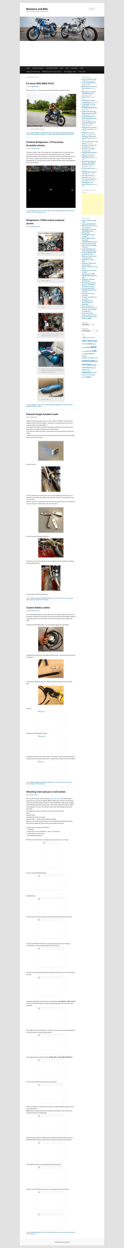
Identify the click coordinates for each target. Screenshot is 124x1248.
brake (83, 351)
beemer (88, 347)
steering (91, 375)
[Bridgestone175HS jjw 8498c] (58, 169)
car (83, 353)
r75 (47, 134)
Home (28, 68)
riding (62, 134)
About (61, 68)
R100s (87, 368)
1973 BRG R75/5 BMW (51, 68)
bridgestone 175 (59, 404)
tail (34, 1234)
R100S (81, 68)
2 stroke (47, 404)
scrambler (67, 134)
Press (67, 68)
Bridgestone (34, 404)
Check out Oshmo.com (88, 306)
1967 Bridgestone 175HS (70, 71)
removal (88, 370)
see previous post (54, 798)
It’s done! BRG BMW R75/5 (40, 83)
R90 (92, 365)
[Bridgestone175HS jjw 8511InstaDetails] (70, 169)
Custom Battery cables (38, 607)
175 (90, 337)
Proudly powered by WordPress (62, 1242)
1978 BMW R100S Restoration (89, 107)
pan (74, 1232)
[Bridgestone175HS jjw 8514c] (34, 169)
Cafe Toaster (74, 68)
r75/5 (41, 599)
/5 (84, 337)
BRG (65, 132)
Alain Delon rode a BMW (88, 148)
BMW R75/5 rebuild (46, 132)
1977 (83, 344)
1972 (59, 782)
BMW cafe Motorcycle (36, 132)
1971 (56, 598)
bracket (60, 598)
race (90, 368)
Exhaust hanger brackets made (42, 414)
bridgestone (52, 404)
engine (90, 354)
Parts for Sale (82, 71)
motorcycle (43, 134)
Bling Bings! (85, 304)
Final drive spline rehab (88, 168)
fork (94, 353)
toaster (72, 134)
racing (49, 134)
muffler (38, 599)
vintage (88, 377)
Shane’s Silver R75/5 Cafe (33, 71)
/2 (82, 337)
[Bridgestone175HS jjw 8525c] (46, 169)
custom (31, 134)
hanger (28, 599)
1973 (50, 1232)
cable (67, 782)
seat (32, 1234)
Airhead (89, 344)
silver (95, 372)
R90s (95, 365)
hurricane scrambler (88, 358)
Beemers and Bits (37, 9)
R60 (96, 361)
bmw (63, 132)
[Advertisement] (62, 53)
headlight (84, 356)
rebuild (53, 134)
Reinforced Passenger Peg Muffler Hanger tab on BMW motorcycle (89, 113)
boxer (55, 1232)
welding (41, 784)
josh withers (37, 134)
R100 (83, 368)
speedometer (85, 375)
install (95, 358)
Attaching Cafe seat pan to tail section (46, 791)
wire (44, 784)
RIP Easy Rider (86, 97)
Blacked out (58, 132)
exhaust (71, 598)
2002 (86, 344)
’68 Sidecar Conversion (38, 68)
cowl (61, 1232)
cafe (64, 598)
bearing (83, 347)
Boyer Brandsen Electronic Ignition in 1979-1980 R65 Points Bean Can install (89, 163)
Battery (64, 782)
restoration (58, 134)
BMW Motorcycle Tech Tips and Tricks (51, 71)
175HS (42, 404)
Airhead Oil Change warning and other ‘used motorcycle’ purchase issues (89, 309)
